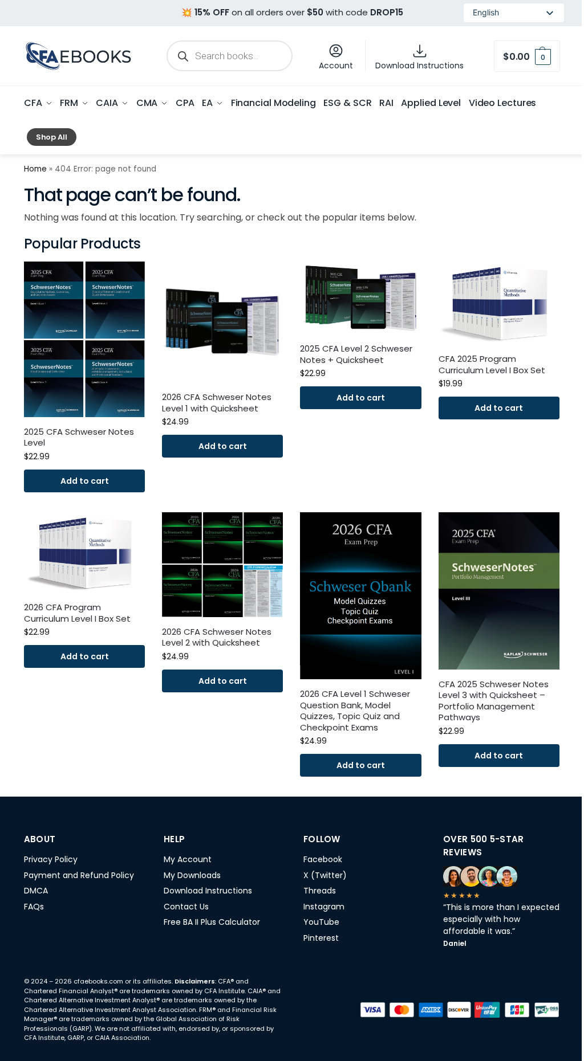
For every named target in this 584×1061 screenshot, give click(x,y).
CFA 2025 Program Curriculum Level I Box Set (492, 364)
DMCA (36, 890)
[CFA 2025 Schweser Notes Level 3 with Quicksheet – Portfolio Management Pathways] (499, 591)
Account (336, 65)
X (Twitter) (325, 875)
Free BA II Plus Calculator (212, 922)
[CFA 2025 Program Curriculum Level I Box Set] (499, 303)
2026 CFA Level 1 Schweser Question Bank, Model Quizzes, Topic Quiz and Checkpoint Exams (355, 710)
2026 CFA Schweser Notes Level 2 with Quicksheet (216, 637)
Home (35, 169)
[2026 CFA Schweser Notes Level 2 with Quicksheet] (222, 564)
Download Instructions (419, 65)
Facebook (322, 859)
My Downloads (192, 875)
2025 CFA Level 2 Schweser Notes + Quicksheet (356, 354)
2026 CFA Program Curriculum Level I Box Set (77, 613)
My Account (188, 859)
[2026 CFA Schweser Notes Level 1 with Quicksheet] (222, 322)
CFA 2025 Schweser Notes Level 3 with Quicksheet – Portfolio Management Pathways (494, 701)
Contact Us (186, 906)
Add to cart (84, 481)
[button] (527, 56)
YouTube (321, 922)
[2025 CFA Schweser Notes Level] (84, 339)
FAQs (34, 906)
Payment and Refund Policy (79, 875)
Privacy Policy (51, 859)
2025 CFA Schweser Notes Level (79, 437)
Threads (319, 890)
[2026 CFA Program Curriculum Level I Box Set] (84, 552)
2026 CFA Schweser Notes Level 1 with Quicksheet (216, 402)
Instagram (323, 906)
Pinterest (321, 938)
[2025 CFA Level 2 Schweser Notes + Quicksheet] (360, 298)
